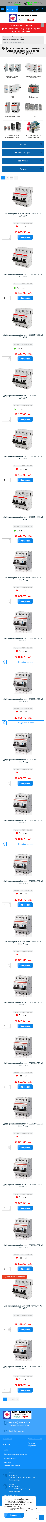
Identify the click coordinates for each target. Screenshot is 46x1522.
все (11, 178)
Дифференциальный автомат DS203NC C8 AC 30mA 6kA (23, 1307)
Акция (6, 1450)
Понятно (14, 1515)
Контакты (6, 1444)
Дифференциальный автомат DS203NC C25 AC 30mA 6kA (23, 457)
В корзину (25, 237)
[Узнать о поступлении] (4, 662)
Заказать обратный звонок (19, 1425)
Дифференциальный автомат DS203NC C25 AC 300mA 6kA (23, 1185)
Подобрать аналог (26, 662)
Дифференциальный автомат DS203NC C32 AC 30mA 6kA (23, 518)
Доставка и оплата (35, 1439)
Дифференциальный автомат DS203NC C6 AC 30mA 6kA (23, 214)
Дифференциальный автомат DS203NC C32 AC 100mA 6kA (23, 882)
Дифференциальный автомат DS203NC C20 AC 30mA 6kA (23, 397)
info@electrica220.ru (16, 1431)
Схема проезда (14, 1480)
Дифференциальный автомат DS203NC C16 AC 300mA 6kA (23, 1064)
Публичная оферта (11, 1458)
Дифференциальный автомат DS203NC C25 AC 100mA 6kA (23, 821)
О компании (7, 1439)
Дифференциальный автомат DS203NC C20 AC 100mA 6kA (23, 761)
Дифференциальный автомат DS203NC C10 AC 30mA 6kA (23, 275)
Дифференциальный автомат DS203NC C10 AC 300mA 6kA (23, 1003)
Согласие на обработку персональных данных (18, 1509)
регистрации (8, 28)
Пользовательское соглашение (15, 1454)
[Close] (42, 25)
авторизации (22, 25)
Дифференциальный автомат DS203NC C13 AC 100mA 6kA (23, 1367)
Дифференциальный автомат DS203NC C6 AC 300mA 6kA (23, 943)
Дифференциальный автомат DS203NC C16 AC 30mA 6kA (23, 336)
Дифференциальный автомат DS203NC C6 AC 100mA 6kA (23, 579)
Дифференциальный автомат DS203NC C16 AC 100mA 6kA (23, 700)
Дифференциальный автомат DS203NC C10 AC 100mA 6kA (23, 639)
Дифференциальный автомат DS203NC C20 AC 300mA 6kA (23, 1125)
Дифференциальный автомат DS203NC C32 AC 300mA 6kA (23, 1246)
